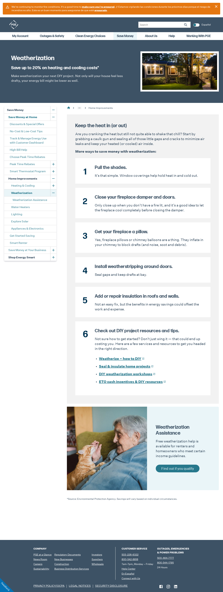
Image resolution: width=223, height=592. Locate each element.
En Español (128, 573)
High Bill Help (18, 149)
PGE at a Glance (42, 554)
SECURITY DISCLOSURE (111, 585)
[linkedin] (175, 586)
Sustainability (41, 568)
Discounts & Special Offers (27, 124)
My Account (20, 36)
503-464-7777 (165, 558)
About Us (151, 36)
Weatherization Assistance (30, 200)
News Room (40, 559)
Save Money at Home (22, 117)
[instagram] (168, 586)
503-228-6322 (130, 554)
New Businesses (63, 559)
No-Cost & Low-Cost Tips (26, 131)
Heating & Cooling (23, 185)
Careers (37, 564)
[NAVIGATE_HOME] (13, 24)
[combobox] (164, 25)
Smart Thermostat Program (28, 171)
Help (172, 36)
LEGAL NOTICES (80, 585)
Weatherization (21, 193)
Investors (97, 554)
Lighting (16, 214)
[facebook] (161, 586)
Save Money (125, 36)
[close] (216, 6)
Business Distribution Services (71, 568)
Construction (61, 564)
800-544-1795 (165, 562)
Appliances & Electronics (27, 228)
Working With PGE (198, 36)
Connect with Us (131, 578)
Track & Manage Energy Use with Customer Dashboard (28, 140)
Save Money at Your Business (27, 250)
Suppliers (97, 559)
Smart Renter (18, 243)
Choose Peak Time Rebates (27, 157)
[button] (79, 108)
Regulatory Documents (67, 554)
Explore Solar (19, 221)
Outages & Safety (52, 36)
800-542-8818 (130, 559)
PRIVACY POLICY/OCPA (48, 585)
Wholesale (98, 564)
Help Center (128, 568)
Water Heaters (20, 207)
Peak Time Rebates (22, 164)
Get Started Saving (22, 235)
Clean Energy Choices (90, 36)
